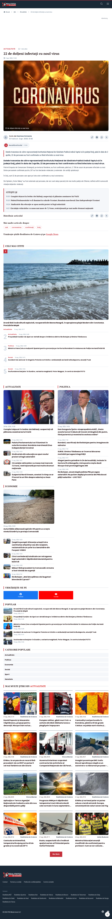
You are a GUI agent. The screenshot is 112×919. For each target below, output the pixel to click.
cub (6, 227)
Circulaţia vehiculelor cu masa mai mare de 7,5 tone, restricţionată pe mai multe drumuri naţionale (51, 208)
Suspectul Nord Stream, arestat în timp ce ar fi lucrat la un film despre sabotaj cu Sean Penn (32, 477)
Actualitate (23, 12)
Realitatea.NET (7, 895)
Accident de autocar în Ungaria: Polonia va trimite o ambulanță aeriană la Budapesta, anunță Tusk (49, 360)
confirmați (29, 227)
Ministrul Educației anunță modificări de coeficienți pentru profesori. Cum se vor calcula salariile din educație (90, 844)
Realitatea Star (33, 895)
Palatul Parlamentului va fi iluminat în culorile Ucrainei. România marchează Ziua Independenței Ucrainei (55, 200)
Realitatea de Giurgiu (102, 898)
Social (10, 357)
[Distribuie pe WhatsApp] (102, 137)
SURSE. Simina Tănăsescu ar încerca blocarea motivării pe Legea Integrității (79, 452)
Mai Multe (56, 854)
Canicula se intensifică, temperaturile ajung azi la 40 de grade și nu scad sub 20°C (18, 843)
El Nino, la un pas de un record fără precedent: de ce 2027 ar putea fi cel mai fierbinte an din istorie (19, 763)
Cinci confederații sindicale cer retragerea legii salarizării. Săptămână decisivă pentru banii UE (32, 559)
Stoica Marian (67, 757)
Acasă (8, 12)
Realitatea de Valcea (46, 895)
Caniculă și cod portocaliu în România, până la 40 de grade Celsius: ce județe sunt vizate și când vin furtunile (89, 724)
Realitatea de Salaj (94, 895)
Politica (11, 346)
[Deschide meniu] (107, 4)
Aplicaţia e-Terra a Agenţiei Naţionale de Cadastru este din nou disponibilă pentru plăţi (20, 803)
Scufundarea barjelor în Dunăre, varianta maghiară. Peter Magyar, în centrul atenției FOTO (46, 371)
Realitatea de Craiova (28, 717)
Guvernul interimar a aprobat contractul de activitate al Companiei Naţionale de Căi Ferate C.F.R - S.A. (55, 764)
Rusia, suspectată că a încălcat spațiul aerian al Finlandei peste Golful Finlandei (54, 843)
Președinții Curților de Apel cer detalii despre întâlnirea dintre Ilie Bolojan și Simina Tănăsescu (47, 337)
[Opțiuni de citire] (107, 914)
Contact (5, 882)
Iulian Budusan (102, 837)
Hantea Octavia (24, 136)
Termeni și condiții (15, 882)
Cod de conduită (48, 882)
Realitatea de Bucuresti (86, 898)
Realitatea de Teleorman (78, 895)
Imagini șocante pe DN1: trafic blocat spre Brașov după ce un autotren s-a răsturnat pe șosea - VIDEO (91, 764)
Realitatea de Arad (23, 898)
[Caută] (101, 4)
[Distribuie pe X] (106, 137)
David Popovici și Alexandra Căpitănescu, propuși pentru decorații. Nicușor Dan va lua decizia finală (17, 724)
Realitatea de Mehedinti (56, 898)
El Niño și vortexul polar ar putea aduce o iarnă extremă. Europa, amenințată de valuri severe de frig (91, 803)
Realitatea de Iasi (71, 898)
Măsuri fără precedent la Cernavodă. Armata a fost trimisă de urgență (33, 569)
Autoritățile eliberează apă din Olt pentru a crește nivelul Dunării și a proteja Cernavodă (27, 530)
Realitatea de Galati (9, 898)
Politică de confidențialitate (32, 882)
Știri (15, 12)
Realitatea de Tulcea (9, 902)
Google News (52, 234)
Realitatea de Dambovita (38, 898)
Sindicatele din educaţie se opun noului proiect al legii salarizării (38, 204)
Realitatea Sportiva (20, 895)
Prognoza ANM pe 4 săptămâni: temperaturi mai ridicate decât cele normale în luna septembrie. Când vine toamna (54, 804)
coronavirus (16, 227)
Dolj (38, 227)
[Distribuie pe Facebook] (97, 137)
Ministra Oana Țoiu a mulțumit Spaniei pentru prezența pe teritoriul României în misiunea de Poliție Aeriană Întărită (56, 348)
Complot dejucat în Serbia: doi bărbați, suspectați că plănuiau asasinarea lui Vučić (45, 196)
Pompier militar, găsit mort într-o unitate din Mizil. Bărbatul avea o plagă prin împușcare (55, 723)
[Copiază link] (92, 137)
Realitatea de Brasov (62, 895)
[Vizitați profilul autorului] (6, 137)
